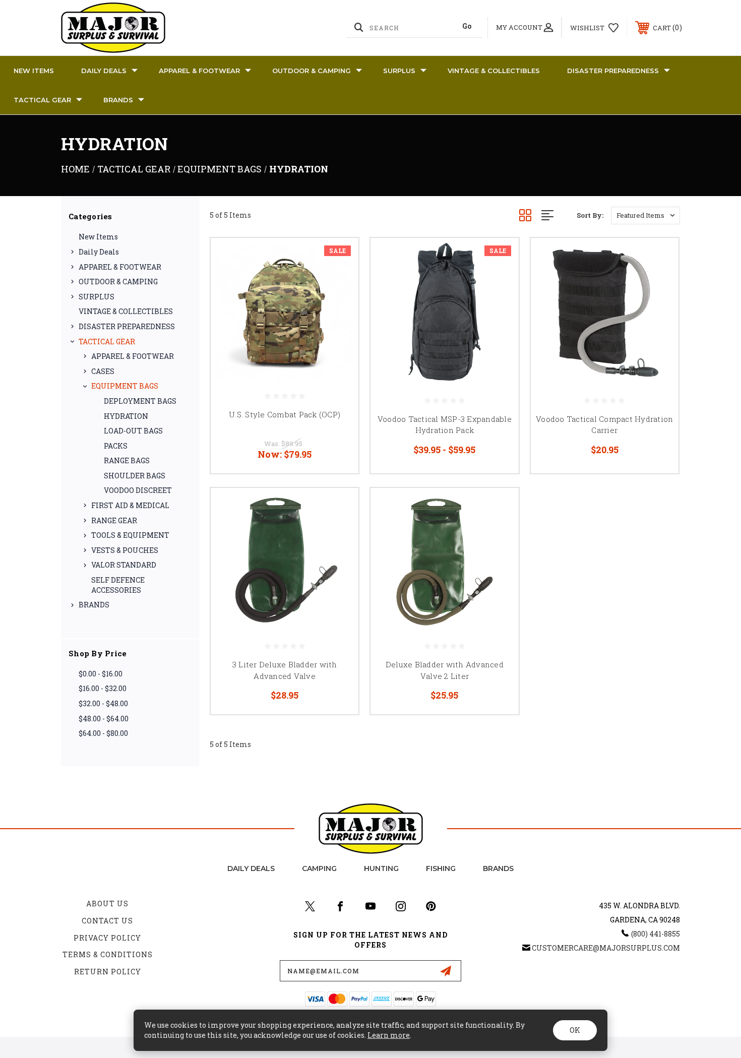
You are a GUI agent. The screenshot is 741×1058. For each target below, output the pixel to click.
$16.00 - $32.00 (103, 688)
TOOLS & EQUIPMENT (130, 535)
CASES (102, 371)
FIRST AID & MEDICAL (130, 505)
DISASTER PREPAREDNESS (613, 71)
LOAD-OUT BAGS (133, 430)
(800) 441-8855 (655, 934)
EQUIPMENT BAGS (124, 386)
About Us (107, 903)
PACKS (116, 446)
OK (575, 1030)
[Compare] (338, 309)
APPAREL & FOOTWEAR (199, 71)
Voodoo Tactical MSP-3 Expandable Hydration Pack (445, 424)
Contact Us (107, 920)
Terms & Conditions (108, 954)
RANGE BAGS (127, 460)
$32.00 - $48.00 (103, 703)
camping (319, 868)
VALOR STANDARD (123, 565)
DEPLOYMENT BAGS (140, 401)
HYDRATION (126, 416)
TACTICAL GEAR (42, 100)
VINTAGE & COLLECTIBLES (494, 71)
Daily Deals (104, 71)
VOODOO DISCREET (138, 490)
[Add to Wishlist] (338, 284)
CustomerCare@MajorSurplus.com (606, 948)
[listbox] (645, 215)
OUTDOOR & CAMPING (311, 71)
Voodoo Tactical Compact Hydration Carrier (604, 424)
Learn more (388, 1035)
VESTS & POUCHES (124, 550)
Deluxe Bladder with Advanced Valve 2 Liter (445, 670)
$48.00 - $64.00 (104, 718)
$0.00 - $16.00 (100, 673)
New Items (34, 71)
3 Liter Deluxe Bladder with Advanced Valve (284, 670)
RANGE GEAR (114, 520)
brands (498, 868)
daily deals (251, 868)
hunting (381, 868)
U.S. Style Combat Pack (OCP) (284, 414)
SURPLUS (399, 71)
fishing (441, 868)
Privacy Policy (107, 938)
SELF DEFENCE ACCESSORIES (118, 585)
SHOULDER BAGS (134, 475)
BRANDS (118, 100)
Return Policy (107, 971)
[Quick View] (338, 258)
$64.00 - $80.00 (103, 733)
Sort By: (590, 215)
